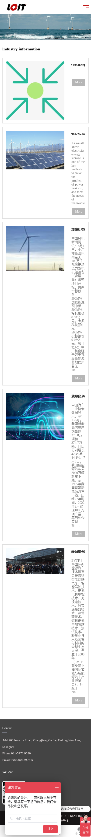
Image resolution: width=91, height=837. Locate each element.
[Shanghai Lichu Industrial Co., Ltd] (41, 7)
